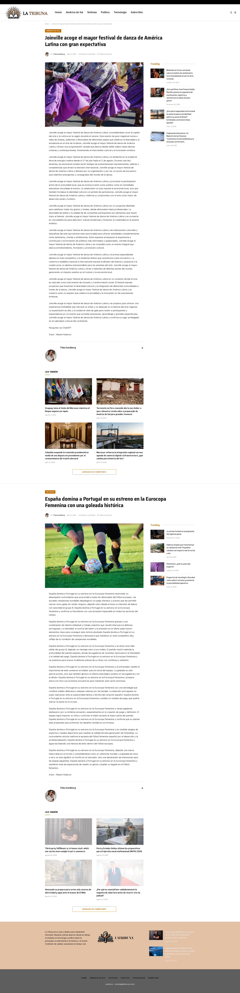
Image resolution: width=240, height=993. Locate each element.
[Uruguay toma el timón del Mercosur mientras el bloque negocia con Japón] (68, 391)
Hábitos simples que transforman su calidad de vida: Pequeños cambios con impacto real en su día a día (180, 549)
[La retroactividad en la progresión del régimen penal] (157, 534)
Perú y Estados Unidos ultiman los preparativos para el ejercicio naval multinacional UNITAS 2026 (119, 850)
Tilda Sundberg (59, 54)
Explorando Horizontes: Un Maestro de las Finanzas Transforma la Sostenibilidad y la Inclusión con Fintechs (180, 137)
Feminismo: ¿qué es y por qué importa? (178, 565)
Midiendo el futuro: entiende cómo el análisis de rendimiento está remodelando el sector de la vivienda (180, 74)
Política (105, 12)
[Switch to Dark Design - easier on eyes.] (231, 12)
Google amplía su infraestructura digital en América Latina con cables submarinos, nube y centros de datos (180, 952)
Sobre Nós (137, 12)
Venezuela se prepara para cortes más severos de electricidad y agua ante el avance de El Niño (68, 891)
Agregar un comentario (94, 472)
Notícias (92, 12)
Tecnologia (120, 12)
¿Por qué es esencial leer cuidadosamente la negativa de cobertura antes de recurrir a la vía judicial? (118, 892)
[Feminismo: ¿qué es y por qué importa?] (157, 567)
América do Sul (74, 12)
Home (58, 12)
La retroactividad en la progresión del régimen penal (180, 533)
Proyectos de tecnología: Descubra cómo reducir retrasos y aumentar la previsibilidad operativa (180, 580)
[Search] (235, 12)
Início (47, 24)
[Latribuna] (26, 12)
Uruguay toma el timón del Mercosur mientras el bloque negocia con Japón (67, 410)
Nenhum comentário (88, 54)
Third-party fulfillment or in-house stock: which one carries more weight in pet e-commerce (67, 850)
